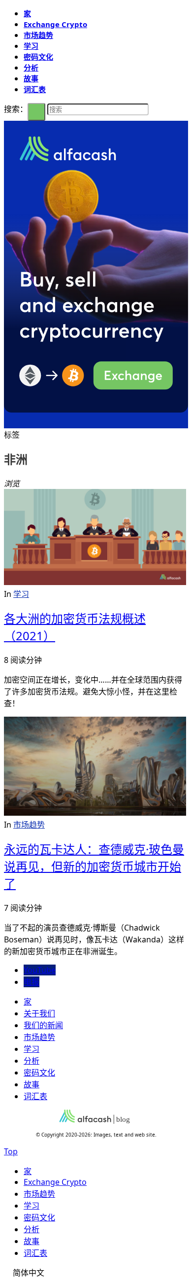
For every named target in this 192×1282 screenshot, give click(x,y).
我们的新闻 (43, 1025)
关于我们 (39, 1013)
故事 (31, 78)
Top (11, 1151)
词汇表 (35, 89)
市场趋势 (38, 35)
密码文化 (38, 57)
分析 (31, 67)
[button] (96, 1272)
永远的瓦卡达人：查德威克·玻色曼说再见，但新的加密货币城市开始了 (94, 866)
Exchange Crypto (55, 24)
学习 (31, 46)
